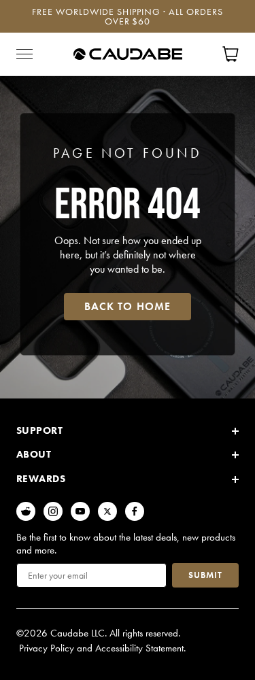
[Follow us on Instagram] (53, 511)
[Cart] (230, 54)
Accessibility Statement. (140, 648)
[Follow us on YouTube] (80, 511)
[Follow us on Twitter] (107, 511)
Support (39, 430)
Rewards (40, 479)
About (33, 454)
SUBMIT (205, 575)
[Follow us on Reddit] (25, 511)
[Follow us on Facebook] (134, 511)
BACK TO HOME (127, 306)
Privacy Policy (46, 648)
